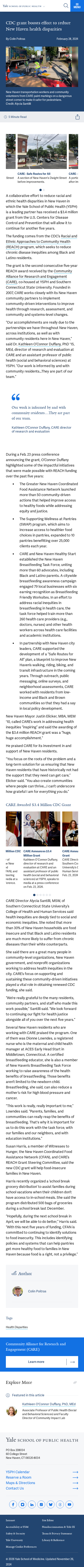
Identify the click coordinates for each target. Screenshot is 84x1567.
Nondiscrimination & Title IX (58, 1527)
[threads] (60, 1504)
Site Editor (48, 1520)
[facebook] (13, 1504)
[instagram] (22, 1504)
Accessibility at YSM (17, 1527)
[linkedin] (32, 1504)
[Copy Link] (75, 1382)
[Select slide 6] (50, 895)
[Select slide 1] (40, 190)
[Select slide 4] (43, 895)
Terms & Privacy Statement (57, 1533)
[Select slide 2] (43, 190)
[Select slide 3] (40, 895)
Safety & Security (15, 1533)
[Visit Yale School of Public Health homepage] (42, 1440)
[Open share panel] (77, 116)
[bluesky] (51, 1504)
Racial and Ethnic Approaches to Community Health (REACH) (41, 241)
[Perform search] (66, 6)
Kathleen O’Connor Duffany (39, 344)
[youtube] (69, 1504)
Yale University (14, 1540)
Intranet (10, 1520)
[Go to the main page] (25, 6)
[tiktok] (41, 1504)
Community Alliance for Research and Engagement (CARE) (39, 276)
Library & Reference (53, 1540)
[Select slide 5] (47, 895)
